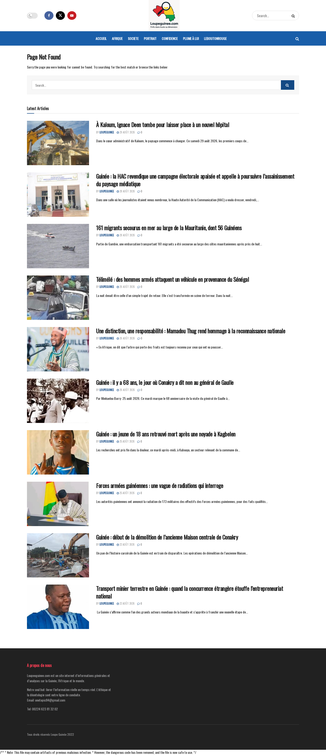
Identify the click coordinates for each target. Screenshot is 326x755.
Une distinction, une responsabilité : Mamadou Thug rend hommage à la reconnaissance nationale (190, 330)
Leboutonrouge (215, 38)
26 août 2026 (127, 287)
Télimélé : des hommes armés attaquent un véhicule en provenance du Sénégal (172, 279)
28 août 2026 (127, 191)
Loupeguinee (107, 132)
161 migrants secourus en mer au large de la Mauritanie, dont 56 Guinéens (169, 227)
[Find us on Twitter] (60, 15)
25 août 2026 (127, 441)
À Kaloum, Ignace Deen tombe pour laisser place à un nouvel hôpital (162, 124)
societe (133, 38)
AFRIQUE (117, 38)
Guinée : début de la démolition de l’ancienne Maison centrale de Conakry (167, 537)
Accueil (101, 38)
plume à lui (191, 38)
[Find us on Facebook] (48, 15)
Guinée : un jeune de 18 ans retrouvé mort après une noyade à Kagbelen (166, 433)
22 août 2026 (127, 544)
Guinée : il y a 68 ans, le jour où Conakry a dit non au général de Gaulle (165, 382)
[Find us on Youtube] (71, 15)
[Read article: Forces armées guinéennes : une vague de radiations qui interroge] (58, 504)
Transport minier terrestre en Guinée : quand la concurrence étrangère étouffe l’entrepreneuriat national (189, 592)
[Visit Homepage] (164, 15)
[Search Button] (294, 15)
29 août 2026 (127, 132)
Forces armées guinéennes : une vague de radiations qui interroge (159, 485)
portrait (150, 38)
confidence (170, 38)
